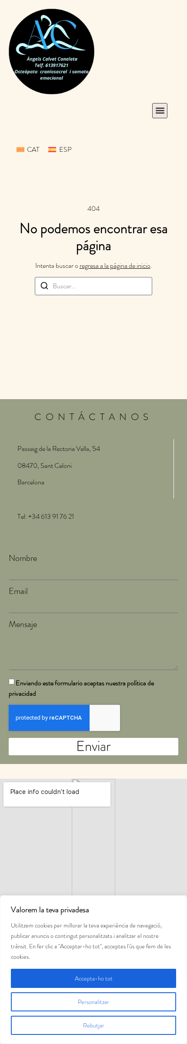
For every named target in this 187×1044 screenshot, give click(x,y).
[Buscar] (44, 287)
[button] (159, 110)
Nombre (23, 558)
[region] (93, 969)
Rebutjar (93, 1025)
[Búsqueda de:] (93, 286)
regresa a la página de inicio (115, 265)
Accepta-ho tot (94, 978)
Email (18, 591)
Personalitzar (93, 1001)
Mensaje (23, 624)
